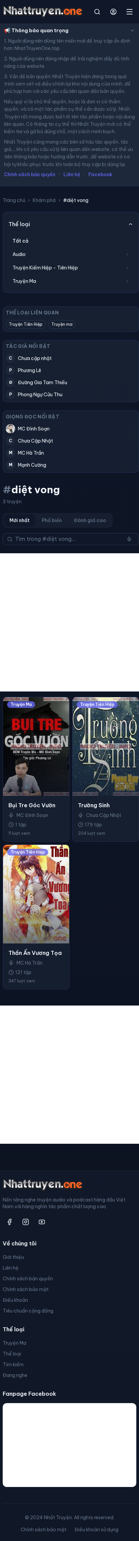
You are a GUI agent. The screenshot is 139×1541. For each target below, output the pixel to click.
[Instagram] (25, 1222)
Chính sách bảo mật (26, 1289)
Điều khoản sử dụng (96, 1530)
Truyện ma (62, 324)
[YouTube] (42, 1222)
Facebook (100, 174)
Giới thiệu (13, 1257)
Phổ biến (52, 520)
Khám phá (44, 200)
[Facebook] (9, 1222)
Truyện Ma (14, 1343)
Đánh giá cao (90, 520)
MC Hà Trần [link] (30, 963)
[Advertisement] (69, 622)
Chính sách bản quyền (29, 174)
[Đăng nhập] (113, 11)
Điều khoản (15, 1300)
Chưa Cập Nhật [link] (103, 815)
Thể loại (12, 1354)
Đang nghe (15, 1375)
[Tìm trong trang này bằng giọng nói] (129, 539)
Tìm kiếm (13, 1365)
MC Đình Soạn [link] (32, 815)
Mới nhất (19, 520)
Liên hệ (71, 174)
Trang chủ (14, 200)
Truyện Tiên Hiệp (26, 324)
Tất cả (20, 241)
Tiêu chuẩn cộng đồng (28, 1311)
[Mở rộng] (127, 254)
